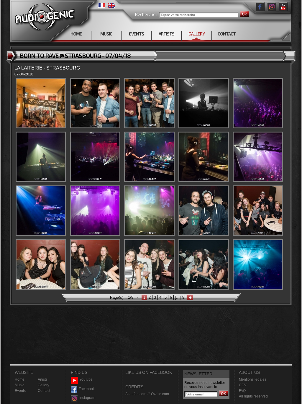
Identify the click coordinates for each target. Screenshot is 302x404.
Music (19, 385)
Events (20, 391)
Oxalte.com (160, 394)
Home (19, 379)
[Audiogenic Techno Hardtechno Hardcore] (43, 15)
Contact (44, 391)
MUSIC (106, 33)
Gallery (43, 385)
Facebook (87, 389)
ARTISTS (166, 33)
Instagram (87, 398)
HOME (76, 33)
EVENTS (136, 33)
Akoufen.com (135, 394)
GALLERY (196, 33)
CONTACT (227, 33)
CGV (243, 385)
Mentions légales (252, 379)
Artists (42, 379)
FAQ (242, 391)
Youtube (86, 379)
